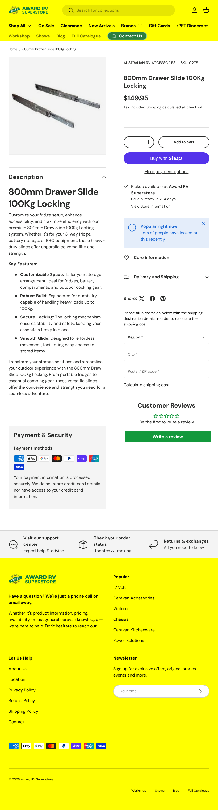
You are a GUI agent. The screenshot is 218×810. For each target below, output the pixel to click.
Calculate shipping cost (147, 385)
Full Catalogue (86, 36)
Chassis (120, 619)
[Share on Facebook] (152, 298)
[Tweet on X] (141, 298)
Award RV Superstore (37, 779)
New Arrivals (102, 25)
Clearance (71, 25)
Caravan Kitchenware (134, 630)
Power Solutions (128, 640)
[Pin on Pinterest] (163, 298)
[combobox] (118, 10)
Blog (60, 36)
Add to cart (184, 142)
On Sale (46, 25)
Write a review (168, 436)
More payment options (166, 171)
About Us (18, 668)
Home (13, 49)
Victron (120, 608)
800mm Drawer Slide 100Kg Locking (49, 49)
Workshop (19, 36)
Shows (43, 36)
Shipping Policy (23, 711)
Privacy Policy (22, 690)
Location (17, 679)
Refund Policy (22, 700)
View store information (150, 206)
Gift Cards (159, 25)
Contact (16, 722)
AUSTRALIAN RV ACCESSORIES (149, 62)
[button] (206, 10)
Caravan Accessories (133, 598)
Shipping (153, 107)
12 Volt (119, 587)
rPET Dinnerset (192, 25)
